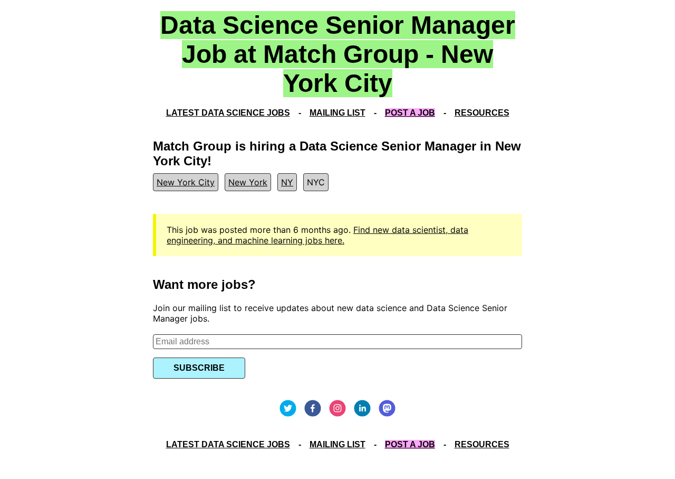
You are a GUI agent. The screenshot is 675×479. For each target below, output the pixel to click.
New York (247, 182)
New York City (186, 182)
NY (287, 182)
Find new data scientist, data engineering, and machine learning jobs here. (317, 235)
